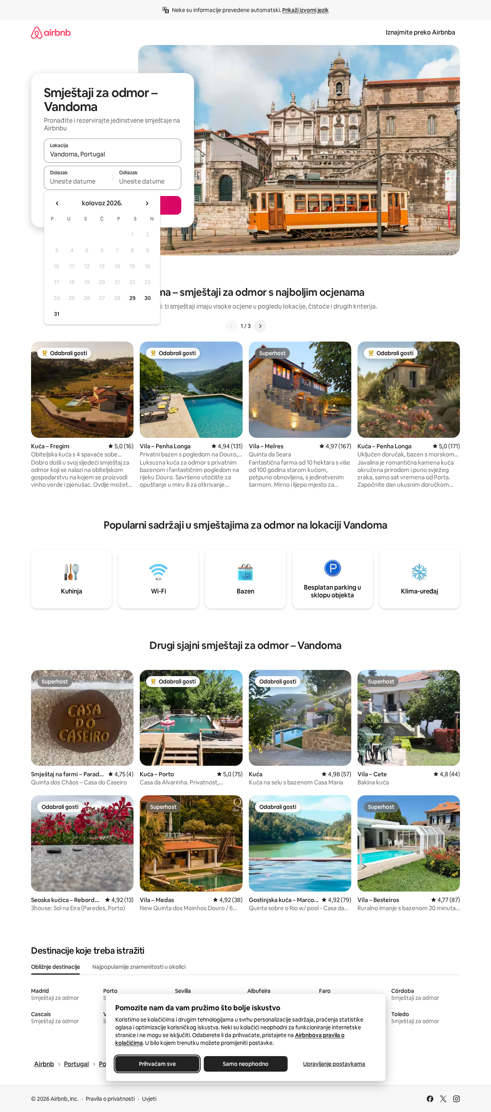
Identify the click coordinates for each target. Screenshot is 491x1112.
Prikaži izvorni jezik (305, 10)
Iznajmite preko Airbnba (420, 32)
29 (132, 298)
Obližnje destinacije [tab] (55, 966)
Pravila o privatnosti (110, 1098)
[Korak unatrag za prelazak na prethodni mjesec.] (57, 203)
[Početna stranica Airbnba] (51, 32)
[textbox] (78, 181)
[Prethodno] (231, 326)
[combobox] (112, 154)
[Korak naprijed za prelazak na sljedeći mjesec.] (146, 203)
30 (147, 298)
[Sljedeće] (260, 326)
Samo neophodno (246, 1063)
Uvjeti (149, 1098)
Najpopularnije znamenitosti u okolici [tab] (139, 966)
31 (56, 314)
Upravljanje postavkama (334, 1063)
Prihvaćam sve (157, 1063)
